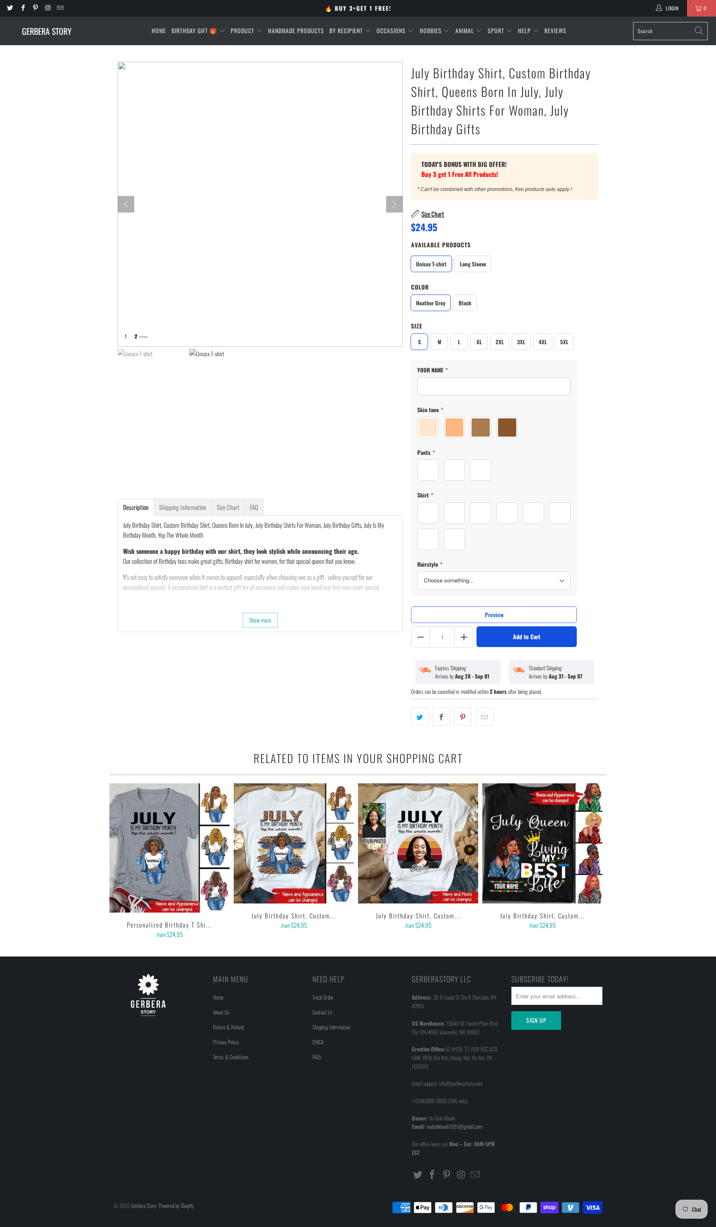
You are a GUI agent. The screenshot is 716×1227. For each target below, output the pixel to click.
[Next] (394, 204)
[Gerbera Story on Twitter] (9, 8)
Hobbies (431, 30)
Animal (465, 30)
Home (159, 30)
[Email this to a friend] (484, 717)
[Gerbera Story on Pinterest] (35, 8)
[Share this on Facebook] (441, 717)
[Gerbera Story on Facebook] (22, 8)
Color (420, 287)
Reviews (555, 30)
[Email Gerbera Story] (59, 8)
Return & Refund (228, 1027)
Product (243, 30)
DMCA (318, 1042)
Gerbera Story (144, 1205)
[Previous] (121, 861)
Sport (497, 30)
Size (416, 325)
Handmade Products (296, 30)
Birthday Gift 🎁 (195, 30)
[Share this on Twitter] (420, 717)
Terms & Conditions (231, 1057)
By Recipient (347, 30)
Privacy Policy (226, 1042)
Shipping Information (331, 1027)
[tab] (136, 507)
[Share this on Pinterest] (463, 717)
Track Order (323, 997)
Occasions (392, 30)
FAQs (317, 1057)
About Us (221, 1012)
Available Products (441, 244)
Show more (260, 620)
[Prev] (126, 204)
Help (525, 30)
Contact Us (322, 1012)
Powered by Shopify (176, 1205)
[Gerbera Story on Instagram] (47, 8)
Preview (494, 614)
